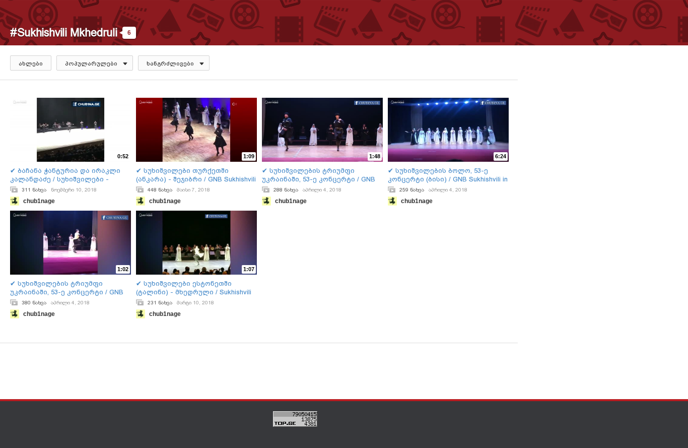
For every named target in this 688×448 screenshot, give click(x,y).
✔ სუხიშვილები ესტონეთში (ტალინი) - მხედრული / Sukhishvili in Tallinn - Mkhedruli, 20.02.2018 (193, 288)
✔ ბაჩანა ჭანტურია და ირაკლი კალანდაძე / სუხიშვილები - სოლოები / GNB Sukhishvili (65, 175)
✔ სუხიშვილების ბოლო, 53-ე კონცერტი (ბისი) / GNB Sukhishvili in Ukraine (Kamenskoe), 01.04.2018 (448, 175)
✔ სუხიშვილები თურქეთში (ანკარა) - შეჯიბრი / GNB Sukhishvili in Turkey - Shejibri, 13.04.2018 (196, 175)
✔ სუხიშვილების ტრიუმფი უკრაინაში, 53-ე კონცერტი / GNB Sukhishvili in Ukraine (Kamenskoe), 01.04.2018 (318, 175)
